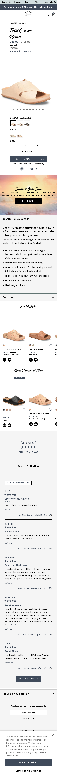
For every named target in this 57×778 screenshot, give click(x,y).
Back (11, 23)
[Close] (53, 735)
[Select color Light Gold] (20, 123)
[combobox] (18, 483)
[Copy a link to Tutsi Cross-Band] (36, 169)
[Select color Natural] (13, 123)
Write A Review (28, 465)
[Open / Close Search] (47, 14)
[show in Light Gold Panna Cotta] (10, 409)
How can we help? (16, 694)
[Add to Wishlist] (43, 159)
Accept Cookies (28, 762)
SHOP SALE (28, 200)
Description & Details (15, 218)
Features (7, 297)
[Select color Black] (27, 123)
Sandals (25, 23)
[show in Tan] (30, 345)
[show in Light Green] (33, 345)
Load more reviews (28, 679)
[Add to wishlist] (24, 345)
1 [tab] (14, 109)
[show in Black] (3, 409)
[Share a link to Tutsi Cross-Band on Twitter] (31, 169)
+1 (13, 410)
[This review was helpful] (45, 515)
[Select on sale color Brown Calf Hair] (20, 135)
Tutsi (5, 414)
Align (37, 2)
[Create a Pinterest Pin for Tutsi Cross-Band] (22, 169)
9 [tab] (39, 109)
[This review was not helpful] (50, 515)
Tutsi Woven (36, 349)
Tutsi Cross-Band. (13, 349)
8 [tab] (36, 109)
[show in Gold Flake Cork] (3, 345)
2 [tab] (17, 109)
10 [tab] (42, 109)
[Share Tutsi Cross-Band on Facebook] (27, 169)
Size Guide (28, 151)
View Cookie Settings (28, 770)
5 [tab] (26, 109)
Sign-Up (28, 718)
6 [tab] (30, 109)
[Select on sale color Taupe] (13, 135)
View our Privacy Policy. (26, 752)
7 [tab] (33, 109)
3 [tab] (20, 109)
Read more (16, 625)
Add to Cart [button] (24, 158)
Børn (27, 2)
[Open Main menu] (3, 14)
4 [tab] (23, 109)
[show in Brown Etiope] (6, 409)
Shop (17, 23)
